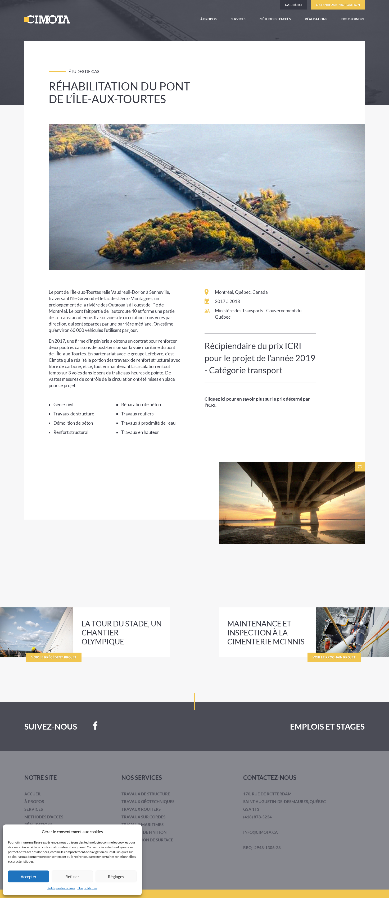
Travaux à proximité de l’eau (148, 423)
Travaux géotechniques (147, 801)
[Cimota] (47, 19)
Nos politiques (87, 888)
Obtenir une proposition (338, 5)
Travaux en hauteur (140, 432)
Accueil (32, 793)
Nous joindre (353, 19)
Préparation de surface (147, 839)
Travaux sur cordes (143, 816)
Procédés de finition (143, 832)
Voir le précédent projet (53, 657)
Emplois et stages (327, 726)
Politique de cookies (61, 888)
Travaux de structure (73, 413)
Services (238, 19)
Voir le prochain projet (334, 657)
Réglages (116, 876)
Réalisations (316, 19)
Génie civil (63, 404)
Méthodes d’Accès (275, 19)
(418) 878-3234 (257, 816)
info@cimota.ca (260, 832)
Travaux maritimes (142, 824)
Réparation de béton (141, 404)
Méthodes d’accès (43, 816)
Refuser (72, 876)
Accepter (29, 876)
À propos (208, 19)
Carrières (293, 5)
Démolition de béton (73, 423)
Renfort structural (70, 432)
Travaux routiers (137, 413)
